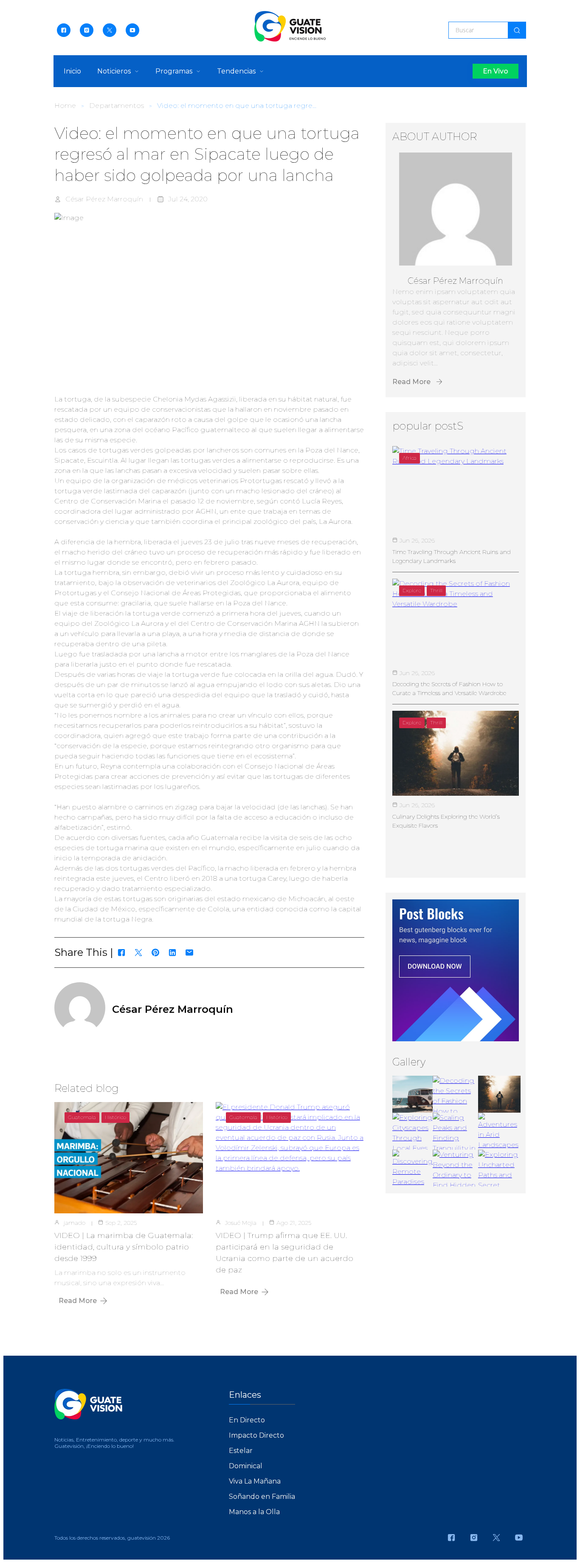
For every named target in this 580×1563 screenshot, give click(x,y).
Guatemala (82, 1117)
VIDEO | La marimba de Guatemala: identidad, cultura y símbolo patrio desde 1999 (123, 1247)
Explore (412, 590)
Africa (410, 458)
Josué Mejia (240, 1223)
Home (65, 106)
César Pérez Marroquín (104, 199)
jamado (74, 1223)
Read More (78, 1301)
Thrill (436, 590)
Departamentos (116, 106)
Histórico (115, 1117)
